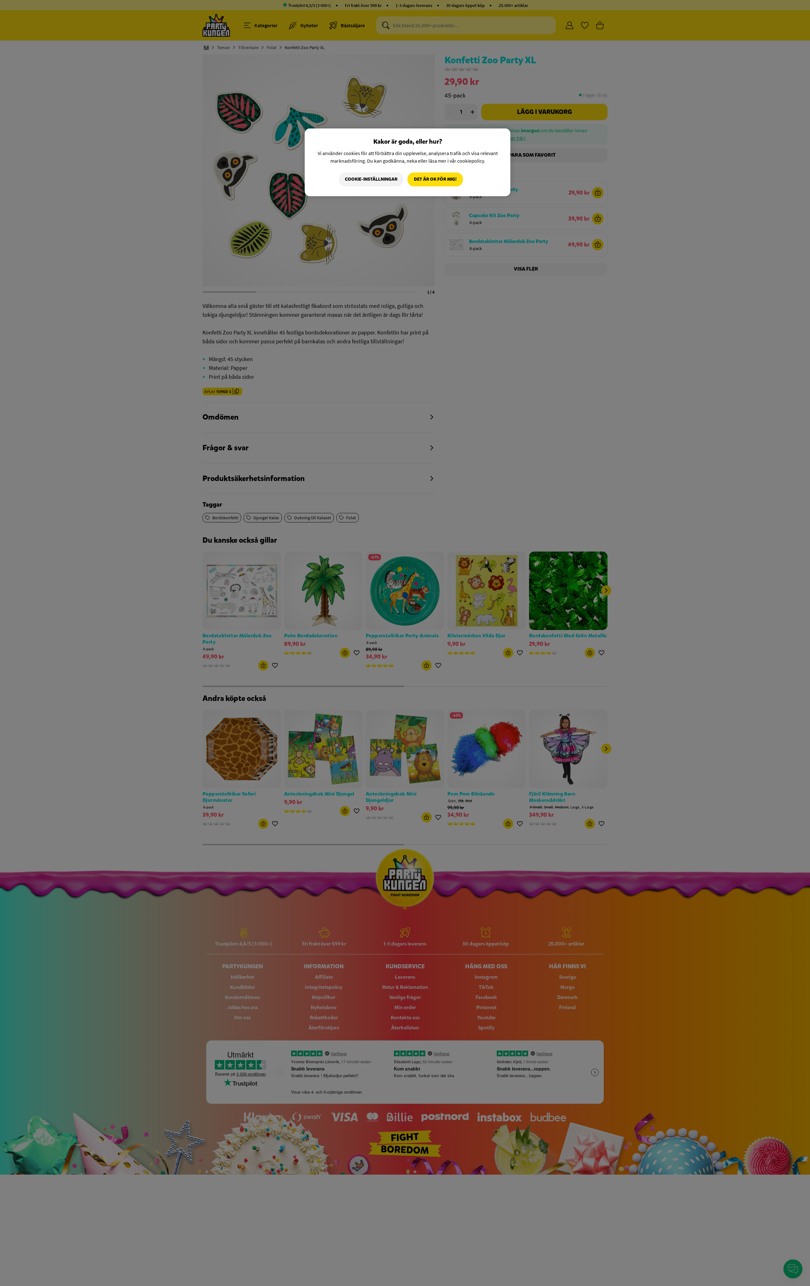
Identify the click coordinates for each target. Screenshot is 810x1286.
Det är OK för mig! (435, 179)
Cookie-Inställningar (371, 179)
